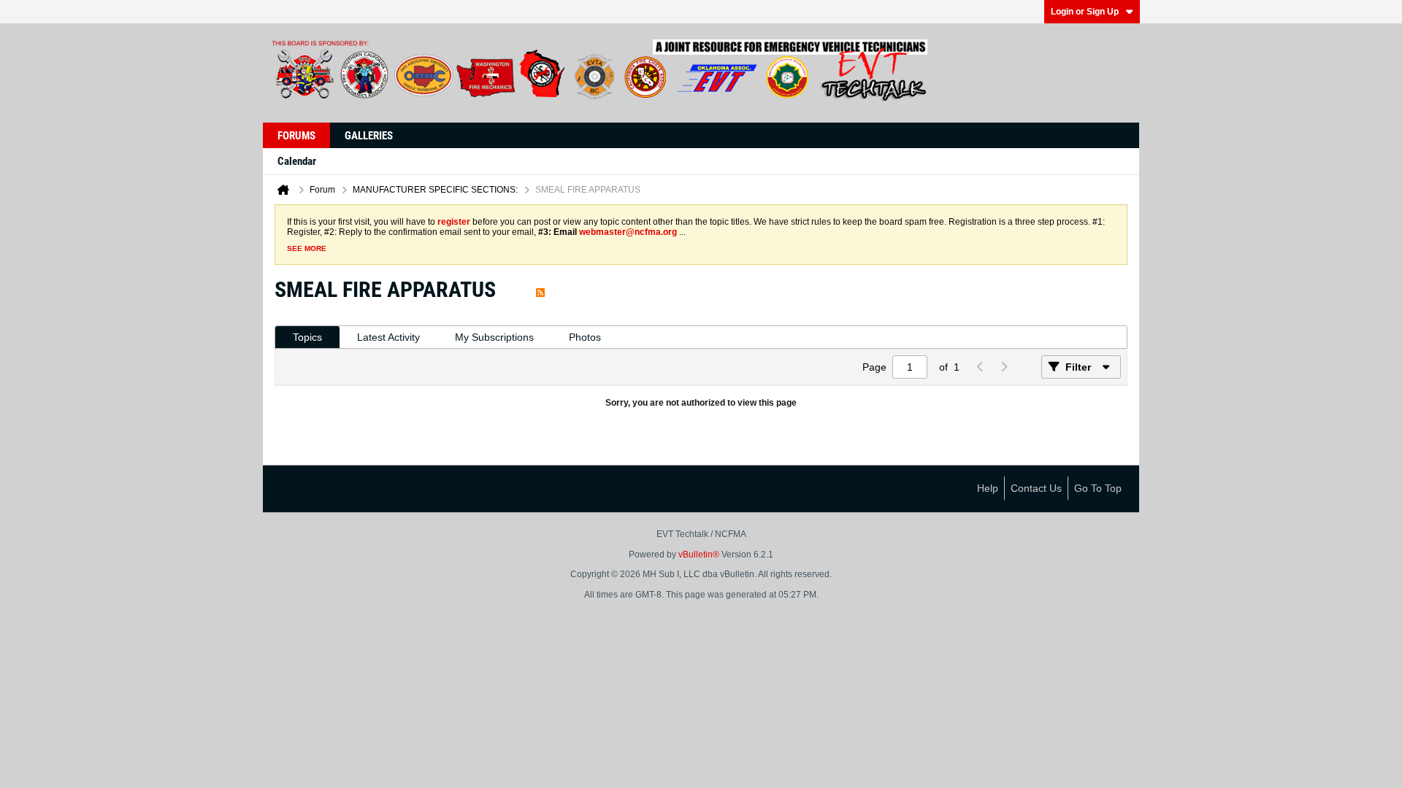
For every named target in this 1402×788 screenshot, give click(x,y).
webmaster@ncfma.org (628, 232)
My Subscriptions (494, 337)
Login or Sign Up (1085, 12)
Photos (585, 337)
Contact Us (1036, 488)
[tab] (307, 337)
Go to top (1098, 488)
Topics (307, 337)
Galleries (369, 135)
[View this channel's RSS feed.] (540, 289)
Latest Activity (388, 337)
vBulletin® (698, 554)
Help (987, 488)
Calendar (296, 161)
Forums (296, 135)
